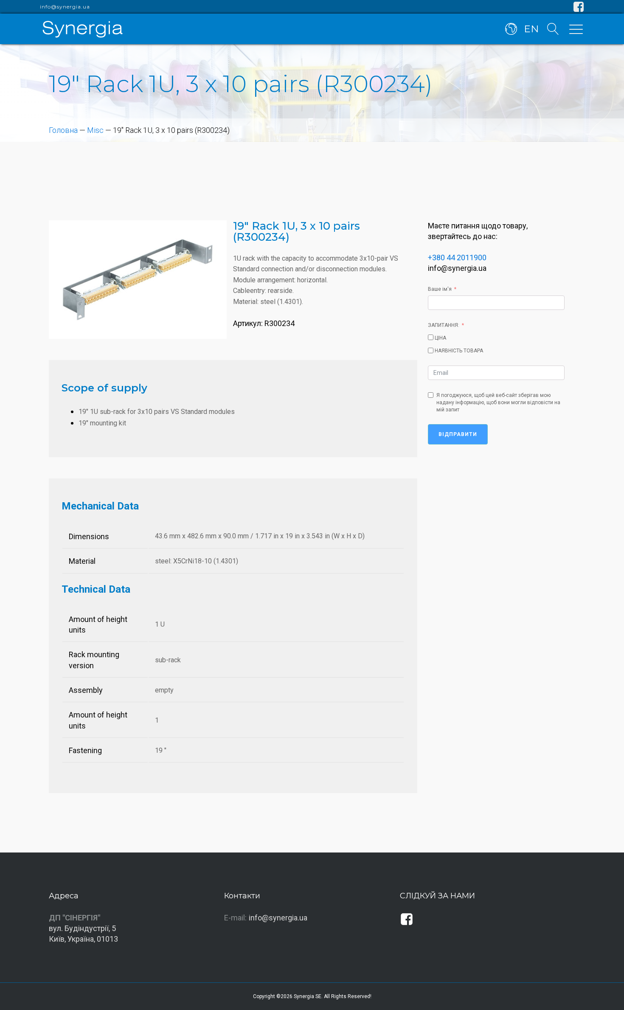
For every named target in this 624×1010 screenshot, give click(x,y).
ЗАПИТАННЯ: (443, 325)
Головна (63, 130)
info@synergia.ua (65, 6)
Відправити (457, 434)
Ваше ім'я (440, 289)
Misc (95, 130)
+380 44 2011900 (457, 257)
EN (531, 29)
